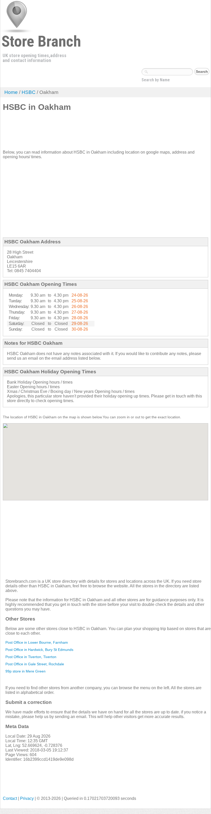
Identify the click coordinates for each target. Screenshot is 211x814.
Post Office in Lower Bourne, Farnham (36, 642)
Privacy (27, 798)
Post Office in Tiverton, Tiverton (30, 657)
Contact (10, 798)
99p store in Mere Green (25, 671)
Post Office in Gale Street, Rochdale (34, 664)
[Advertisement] (96, 132)
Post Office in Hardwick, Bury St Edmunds (39, 650)
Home (11, 92)
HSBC (29, 92)
